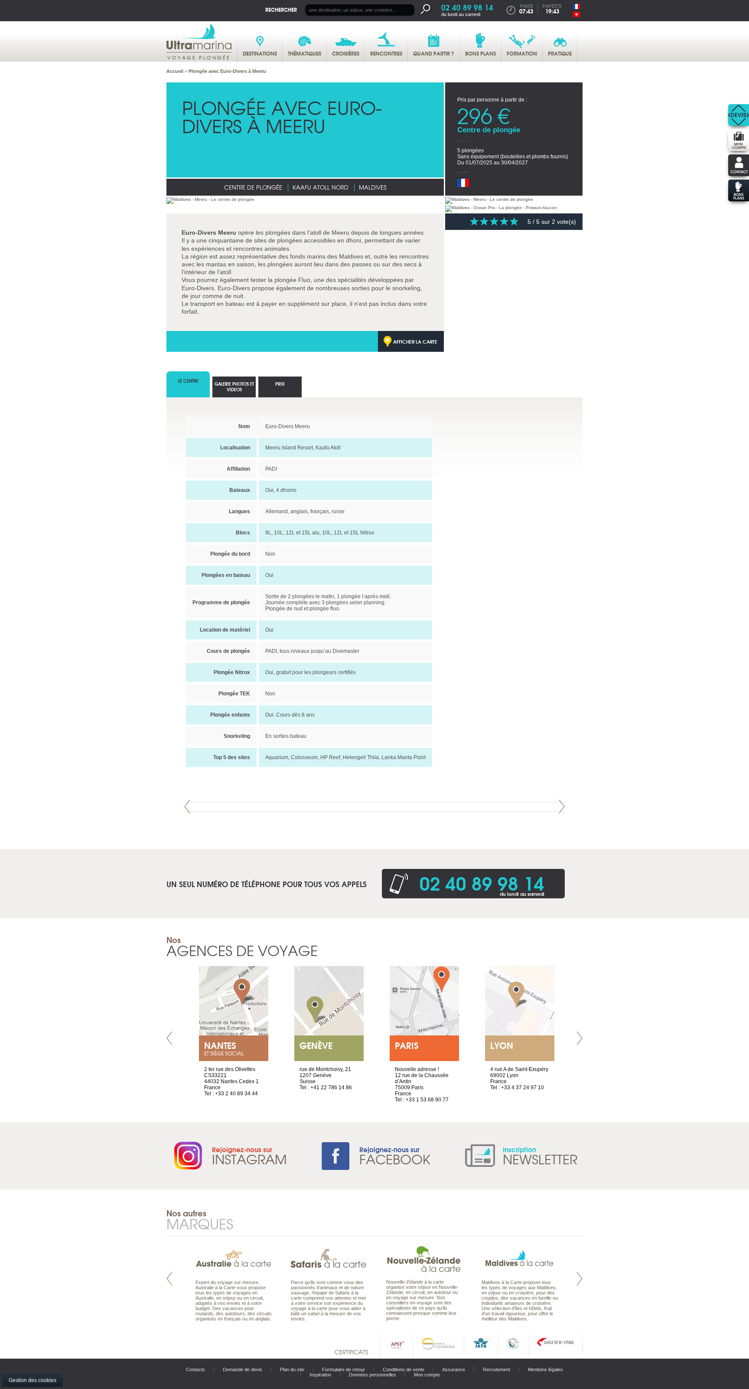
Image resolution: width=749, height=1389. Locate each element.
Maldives (372, 187)
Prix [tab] (280, 383)
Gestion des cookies (32, 1380)
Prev (187, 806)
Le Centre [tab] (188, 380)
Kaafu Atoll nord (320, 187)
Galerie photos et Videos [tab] (234, 386)
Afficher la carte (415, 341)
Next (562, 806)
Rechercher (281, 9)
